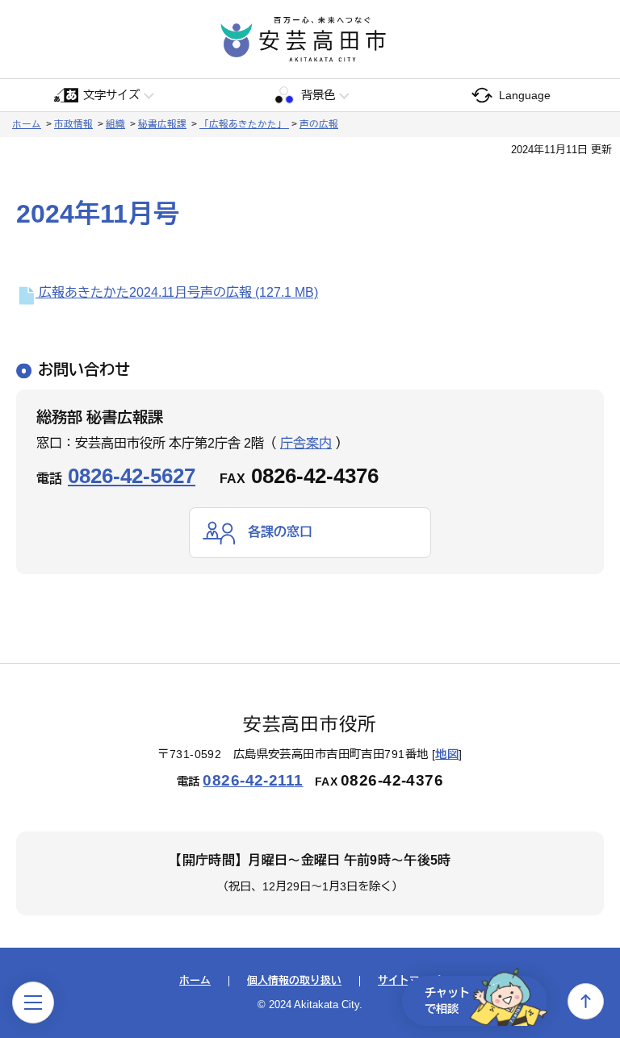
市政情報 (73, 124)
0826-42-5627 (131, 476)
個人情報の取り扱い (294, 981)
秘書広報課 (162, 124)
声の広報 (319, 124)
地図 (447, 754)
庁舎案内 (306, 443)
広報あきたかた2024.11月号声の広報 (177, 292)
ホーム (26, 124)
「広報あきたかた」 (244, 124)
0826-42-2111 (253, 780)
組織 (115, 124)
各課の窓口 (280, 532)
